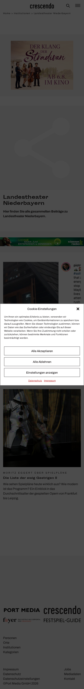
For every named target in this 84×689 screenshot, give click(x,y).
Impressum (50, 380)
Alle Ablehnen (42, 361)
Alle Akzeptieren (42, 350)
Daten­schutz (35, 380)
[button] (78, 309)
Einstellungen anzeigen (42, 372)
